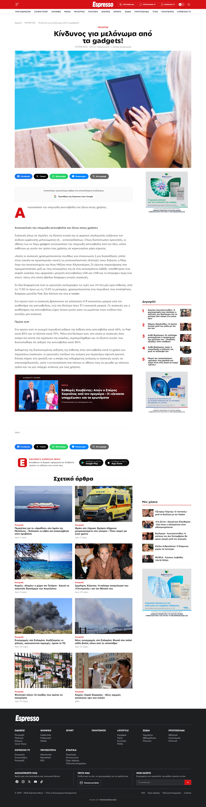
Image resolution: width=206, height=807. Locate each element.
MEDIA (67, 11)
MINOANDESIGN (108, 800)
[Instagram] (23, 781)
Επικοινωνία (72, 757)
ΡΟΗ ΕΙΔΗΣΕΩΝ (23, 11)
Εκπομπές (20, 754)
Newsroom (103, 46)
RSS (42, 760)
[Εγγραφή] (187, 782)
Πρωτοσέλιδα (176, 730)
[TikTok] (41, 781)
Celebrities (45, 735)
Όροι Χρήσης (72, 760)
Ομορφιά (121, 735)
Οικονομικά (174, 738)
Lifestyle (123, 730)
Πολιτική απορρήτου (76, 763)
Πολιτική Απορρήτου (171, 793)
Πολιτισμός (99, 730)
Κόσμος (18, 741)
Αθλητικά (173, 735)
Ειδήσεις (20, 730)
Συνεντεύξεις (21, 757)
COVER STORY (41, 11)
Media (43, 741)
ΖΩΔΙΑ (128, 11)
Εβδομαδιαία (149, 738)
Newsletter (45, 757)
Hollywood (45, 738)
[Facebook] (17, 781)
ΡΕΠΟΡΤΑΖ (79, 11)
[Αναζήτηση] (188, 4)
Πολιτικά (172, 741)
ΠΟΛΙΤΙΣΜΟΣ (167, 11)
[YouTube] (35, 781)
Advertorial (45, 754)
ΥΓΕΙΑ (155, 11)
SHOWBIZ (56, 11)
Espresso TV (22, 750)
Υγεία (120, 738)
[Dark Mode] (181, 4)
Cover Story (20, 743)
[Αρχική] (27, 718)
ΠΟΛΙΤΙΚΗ (93, 11)
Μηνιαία (147, 741)
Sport (70, 730)
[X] (29, 781)
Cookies (187, 793)
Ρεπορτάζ (19, 735)
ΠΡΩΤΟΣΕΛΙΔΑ (142, 11)
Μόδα (120, 743)
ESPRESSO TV (184, 11)
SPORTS (117, 11)
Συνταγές (121, 741)
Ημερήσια (148, 735)
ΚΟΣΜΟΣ (105, 11)
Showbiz (45, 730)
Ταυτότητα (71, 754)
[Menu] (17, 4)
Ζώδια (146, 730)
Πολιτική (19, 738)
